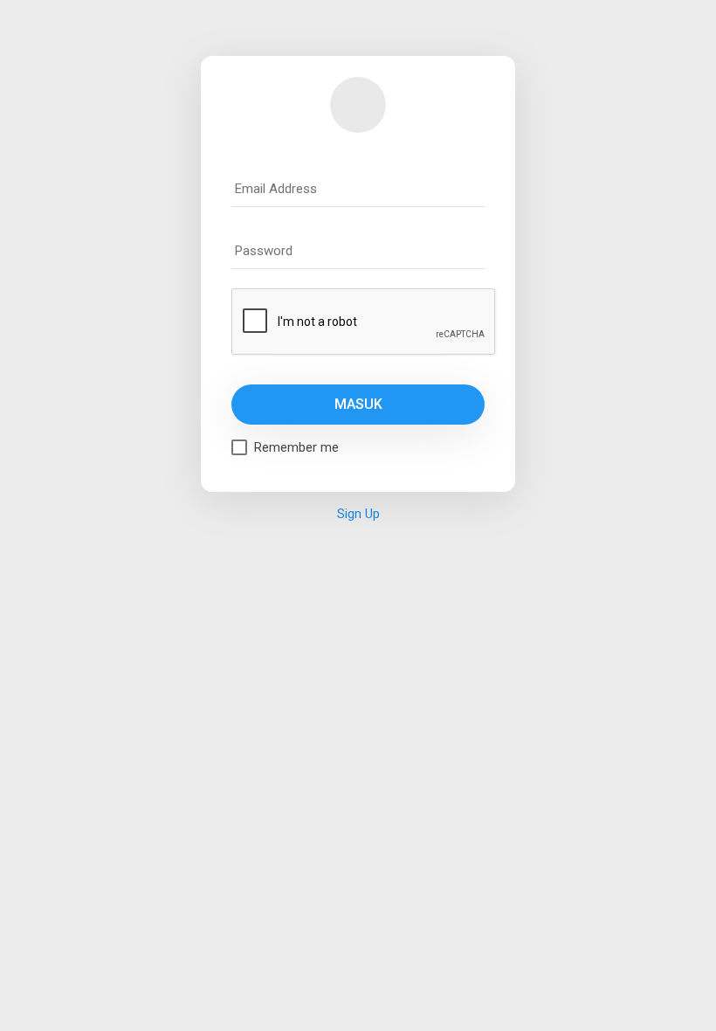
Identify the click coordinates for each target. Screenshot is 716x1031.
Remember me (296, 447)
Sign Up (358, 514)
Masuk (358, 404)
